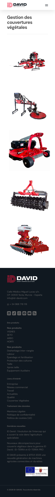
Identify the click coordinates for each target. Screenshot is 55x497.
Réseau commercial (17, 387)
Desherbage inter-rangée (20, 350)
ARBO (10, 338)
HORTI (10, 341)
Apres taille (13, 367)
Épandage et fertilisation (20, 357)
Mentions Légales (16, 411)
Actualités (12, 394)
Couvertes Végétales (18, 400)
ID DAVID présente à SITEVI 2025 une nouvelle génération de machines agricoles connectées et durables (26, 458)
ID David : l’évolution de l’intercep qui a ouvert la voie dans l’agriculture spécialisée (26, 434)
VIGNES (11, 331)
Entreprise (12, 384)
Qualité (11, 397)
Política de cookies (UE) (19, 418)
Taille (9, 364)
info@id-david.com (17, 298)
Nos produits (14, 328)
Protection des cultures (19, 360)
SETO (10, 334)
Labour (10, 354)
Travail (10, 390)
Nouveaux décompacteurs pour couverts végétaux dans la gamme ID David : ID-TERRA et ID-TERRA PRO (26, 446)
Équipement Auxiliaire (18, 370)
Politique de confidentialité (21, 414)
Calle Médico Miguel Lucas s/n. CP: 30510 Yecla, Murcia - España (24, 293)
